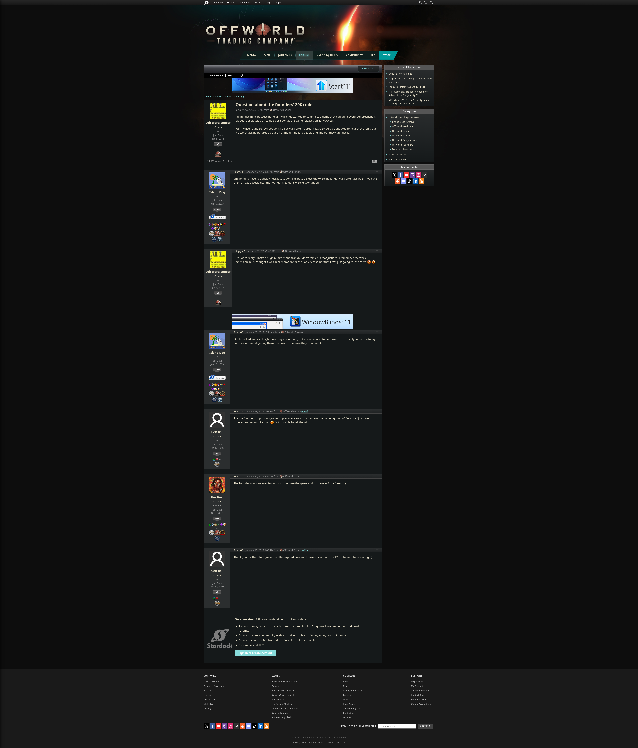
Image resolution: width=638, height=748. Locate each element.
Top (377, 172)
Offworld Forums (282, 109)
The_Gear (217, 497)
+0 (217, 453)
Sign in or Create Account (255, 653)
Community (245, 2)
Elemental (276, 686)
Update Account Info (421, 703)
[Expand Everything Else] (386, 159)
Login (241, 75)
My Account (417, 686)
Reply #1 (238, 171)
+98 (217, 518)
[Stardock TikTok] (409, 181)
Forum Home (216, 75)
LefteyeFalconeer (218, 123)
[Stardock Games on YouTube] (406, 175)
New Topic (368, 68)
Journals (285, 55)
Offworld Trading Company (228, 96)
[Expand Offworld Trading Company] (386, 117)
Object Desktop (211, 681)
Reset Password (419, 699)
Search (231, 75)
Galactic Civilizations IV (283, 690)
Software (218, 2)
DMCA (330, 742)
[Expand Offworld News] (390, 131)
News (258, 2)
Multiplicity (209, 703)
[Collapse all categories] (431, 116)
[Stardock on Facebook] (400, 175)
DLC (372, 55)
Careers (347, 694)
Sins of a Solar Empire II (283, 694)
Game (267, 55)
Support (278, 2)
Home (209, 96)
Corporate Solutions (214, 686)
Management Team (352, 690)
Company (349, 675)
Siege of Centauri (280, 712)
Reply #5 (238, 476)
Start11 (207, 690)
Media (251, 55)
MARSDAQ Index (327, 55)
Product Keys (417, 694)
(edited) (304, 411)
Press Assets (349, 703)
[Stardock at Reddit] (397, 181)
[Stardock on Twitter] (394, 175)
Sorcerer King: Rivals (282, 717)
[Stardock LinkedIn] (415, 181)
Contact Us (348, 712)
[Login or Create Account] (420, 2)
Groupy (207, 708)
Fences (207, 694)
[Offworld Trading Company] (255, 32)
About (346, 681)
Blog (267, 2)
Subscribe (425, 726)
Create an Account (420, 690)
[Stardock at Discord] (403, 181)
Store (387, 55)
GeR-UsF (217, 432)
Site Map (341, 742)
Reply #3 (238, 332)
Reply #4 (238, 411)
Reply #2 (240, 251)
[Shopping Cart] (425, 2)
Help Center (417, 681)
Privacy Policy (299, 742)
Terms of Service (316, 742)
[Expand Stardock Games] (386, 155)
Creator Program (351, 708)
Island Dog (217, 192)
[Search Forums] (431, 2)
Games (230, 2)
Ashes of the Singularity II (284, 681)
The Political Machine (282, 703)
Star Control (278, 699)
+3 (218, 144)
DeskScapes (209, 699)
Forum (304, 55)
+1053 (217, 209)
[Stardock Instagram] (418, 175)
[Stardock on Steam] (424, 175)
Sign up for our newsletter (358, 726)
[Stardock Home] (207, 3)
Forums (347, 717)
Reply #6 (238, 550)
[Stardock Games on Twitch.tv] (412, 175)
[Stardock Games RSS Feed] (421, 181)
